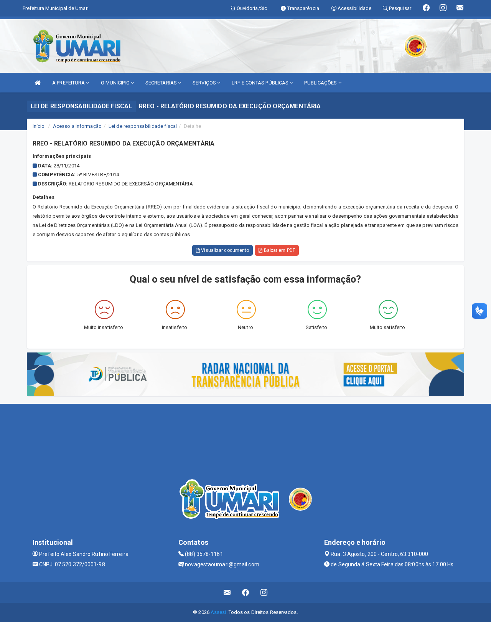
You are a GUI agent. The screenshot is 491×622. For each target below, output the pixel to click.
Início (39, 126)
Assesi (218, 612)
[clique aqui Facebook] (245, 592)
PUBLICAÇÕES (321, 83)
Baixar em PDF (278, 250)
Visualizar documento (224, 250)
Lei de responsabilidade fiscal (143, 126)
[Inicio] (37, 83)
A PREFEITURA (69, 83)
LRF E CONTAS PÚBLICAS (261, 83)
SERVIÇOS (205, 83)
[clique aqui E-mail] (227, 592)
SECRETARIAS (161, 83)
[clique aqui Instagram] (264, 592)
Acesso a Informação (77, 126)
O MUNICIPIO (116, 83)
